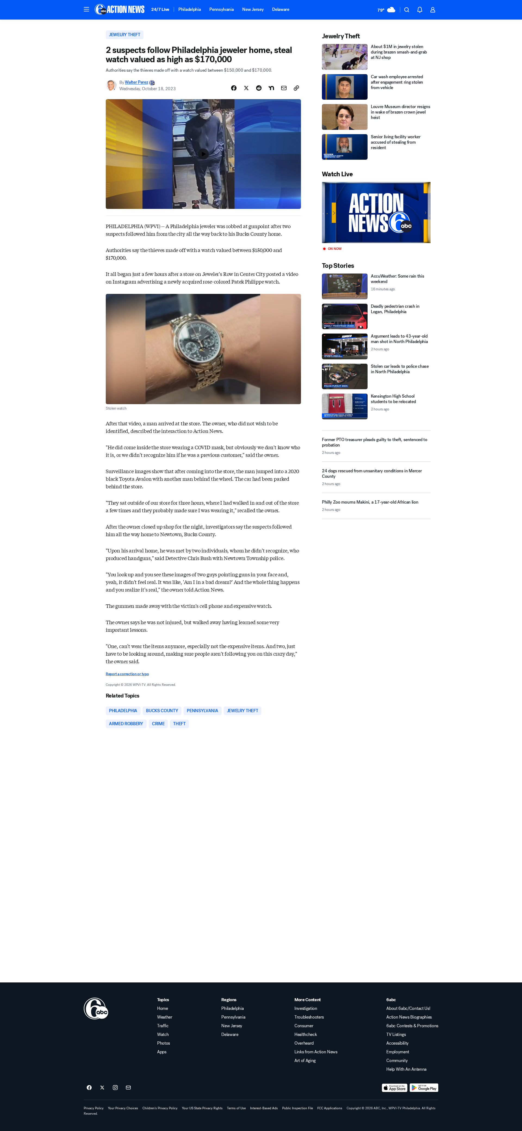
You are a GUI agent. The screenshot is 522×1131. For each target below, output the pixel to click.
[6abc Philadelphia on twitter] (102, 1087)
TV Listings (396, 1034)
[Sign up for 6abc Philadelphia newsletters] (128, 1087)
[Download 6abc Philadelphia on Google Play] (424, 1087)
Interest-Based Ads (264, 1108)
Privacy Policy (94, 1108)
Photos (163, 1043)
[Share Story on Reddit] (258, 88)
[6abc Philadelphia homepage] (120, 10)
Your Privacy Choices (123, 1108)
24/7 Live (160, 9)
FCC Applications (329, 1108)
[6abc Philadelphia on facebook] (89, 1087)
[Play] (376, 212)
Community (397, 1060)
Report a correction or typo (127, 674)
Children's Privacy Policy (160, 1108)
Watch (163, 1034)
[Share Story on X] (246, 88)
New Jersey (252, 9)
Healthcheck (305, 1034)
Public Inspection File (297, 1108)
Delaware (280, 9)
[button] (86, 9)
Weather (164, 1017)
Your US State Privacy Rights (202, 1108)
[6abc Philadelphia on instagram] (115, 1087)
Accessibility (397, 1043)
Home (162, 1008)
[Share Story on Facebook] (233, 88)
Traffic (163, 1026)
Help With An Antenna (406, 1069)
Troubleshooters (309, 1017)
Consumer (303, 1026)
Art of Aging (305, 1060)
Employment (397, 1052)
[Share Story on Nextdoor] (271, 88)
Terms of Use (236, 1108)
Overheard (304, 1043)
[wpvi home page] (96, 1008)
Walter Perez (136, 82)
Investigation (305, 1008)
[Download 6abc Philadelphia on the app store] (395, 1087)
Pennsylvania (221, 9)
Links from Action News (315, 1052)
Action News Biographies (409, 1017)
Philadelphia (189, 9)
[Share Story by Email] (283, 88)
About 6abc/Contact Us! (408, 1008)
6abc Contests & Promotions (412, 1026)
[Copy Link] (296, 88)
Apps (161, 1052)
